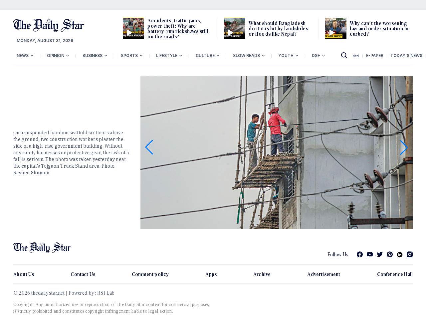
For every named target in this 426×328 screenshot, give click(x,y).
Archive (262, 274)
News (23, 55)
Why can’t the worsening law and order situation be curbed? (380, 28)
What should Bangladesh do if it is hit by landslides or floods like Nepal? (278, 28)
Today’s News (406, 55)
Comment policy (150, 274)
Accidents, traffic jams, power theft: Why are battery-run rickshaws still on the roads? (177, 28)
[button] (149, 147)
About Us (23, 274)
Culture (205, 55)
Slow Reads (246, 55)
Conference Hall (395, 274)
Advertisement (323, 274)
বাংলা (356, 55)
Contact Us (83, 274)
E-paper (374, 55)
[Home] (48, 24)
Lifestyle (166, 55)
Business (93, 55)
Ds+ (316, 55)
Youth (286, 55)
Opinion (55, 55)
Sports (129, 55)
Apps (211, 274)
